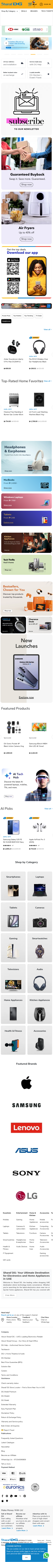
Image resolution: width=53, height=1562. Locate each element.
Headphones (6, 321)
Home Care (31, 1249)
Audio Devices (21, 1248)
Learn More (6, 1529)
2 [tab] (13, 54)
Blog (3, 1452)
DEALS (24, 11)
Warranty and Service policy (12, 1423)
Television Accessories (44, 1242)
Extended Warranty (8, 1406)
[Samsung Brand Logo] (26, 1106)
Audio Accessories (44, 1249)
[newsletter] (26, 109)
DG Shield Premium (8, 1393)
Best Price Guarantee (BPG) (11, 1363)
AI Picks (6, 810)
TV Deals (39, 316)
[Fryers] (26, 218)
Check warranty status (10, 1384)
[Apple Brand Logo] (26, 1083)
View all (47, 328)
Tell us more (5, 1465)
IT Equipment (8, 1254)
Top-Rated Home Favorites (22, 382)
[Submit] (29, 4)
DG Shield (5, 1401)
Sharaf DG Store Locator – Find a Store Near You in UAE (23, 1389)
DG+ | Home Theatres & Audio (13, 1355)
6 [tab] (39, 54)
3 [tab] (20, 54)
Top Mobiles (17, 316)
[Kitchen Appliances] (26, 544)
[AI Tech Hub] (26, 786)
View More (10, 1296)
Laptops (6, 1227)
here (26, 1551)
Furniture (32, 1234)
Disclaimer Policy (7, 1414)
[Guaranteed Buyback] (26, 163)
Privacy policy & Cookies (48, 1544)
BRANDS (34, 11)
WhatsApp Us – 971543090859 (13, 1461)
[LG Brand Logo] (26, 1197)
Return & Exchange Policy (11, 1418)
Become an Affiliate (8, 1456)
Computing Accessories (44, 1228)
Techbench (5, 1351)
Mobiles (6, 1221)
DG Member (5, 1359)
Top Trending (28, 316)
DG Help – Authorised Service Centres (16, 1346)
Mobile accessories (44, 1222)
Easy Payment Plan (8, 1410)
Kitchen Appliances (33, 1228)
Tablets (5, 1234)
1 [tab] (7, 54)
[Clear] (34, 4)
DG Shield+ (5, 1397)
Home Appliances (33, 1222)
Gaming (19, 1221)
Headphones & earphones (21, 1242)
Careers (4, 1372)
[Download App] (26, 272)
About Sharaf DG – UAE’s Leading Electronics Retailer (22, 1338)
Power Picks (6, 316)
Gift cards (6, 1261)
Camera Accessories (44, 1235)
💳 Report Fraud (7, 1431)
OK (26, 1557)
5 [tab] (33, 54)
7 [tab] (46, 54)
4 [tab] (26, 54)
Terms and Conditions (9, 1376)
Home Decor (31, 1242)
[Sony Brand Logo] (26, 1174)
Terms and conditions (40, 1543)
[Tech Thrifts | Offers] (26, 566)
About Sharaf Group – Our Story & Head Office (19, 1342)
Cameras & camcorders (20, 1228)
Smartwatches (8, 1241)
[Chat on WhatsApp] (46, 1555)
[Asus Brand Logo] (26, 1151)
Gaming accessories (44, 1255)
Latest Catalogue (7, 1444)
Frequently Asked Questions (12, 1439)
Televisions (20, 1234)
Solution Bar (6, 1368)
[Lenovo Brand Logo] (26, 1129)
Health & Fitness (6, 1249)
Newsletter (5, 1448)
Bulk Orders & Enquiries (10, 1427)
